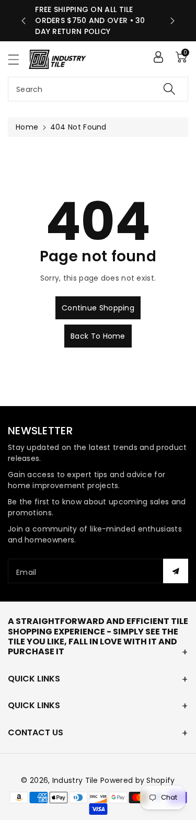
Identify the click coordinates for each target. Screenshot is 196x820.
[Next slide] (172, 20)
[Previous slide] (23, 20)
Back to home (98, 336)
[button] (18, 59)
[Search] (169, 89)
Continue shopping (98, 308)
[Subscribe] (175, 571)
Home (27, 127)
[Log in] (158, 56)
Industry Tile (75, 780)
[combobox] (98, 89)
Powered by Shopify (137, 780)
